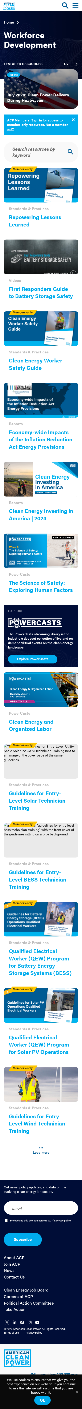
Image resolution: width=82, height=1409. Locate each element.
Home (9, 22)
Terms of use (11, 1332)
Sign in (36, 120)
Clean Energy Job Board (26, 1290)
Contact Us (14, 1277)
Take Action (14, 1309)
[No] (77, 1392)
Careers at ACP (18, 1296)
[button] (75, 5)
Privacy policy (34, 1332)
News (9, 1270)
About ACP (14, 1257)
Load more (41, 1152)
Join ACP (12, 1264)
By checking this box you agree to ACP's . (40, 1220)
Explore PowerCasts (32, 658)
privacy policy (63, 1220)
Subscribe (23, 1239)
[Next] (76, 64)
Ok (42, 1400)
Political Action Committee (29, 1303)
